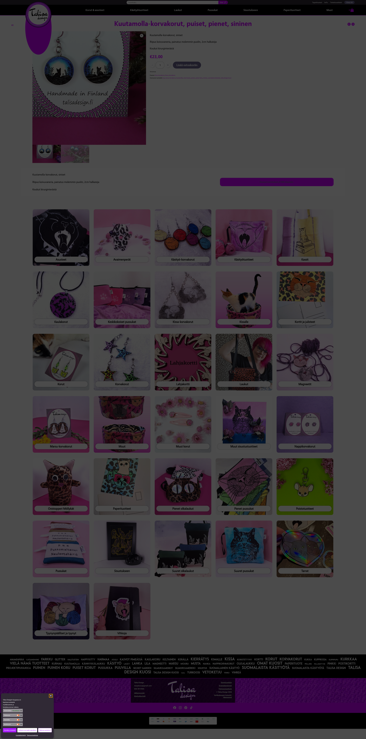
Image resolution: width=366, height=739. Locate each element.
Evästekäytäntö (21, 735)
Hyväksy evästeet (9, 730)
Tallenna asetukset (45, 730)
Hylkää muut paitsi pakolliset (27, 730)
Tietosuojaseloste (32, 735)
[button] (51, 696)
